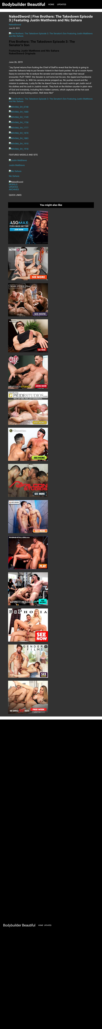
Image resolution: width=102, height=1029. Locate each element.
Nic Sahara (14, 176)
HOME (51, 4)
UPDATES (13, 187)
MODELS (13, 184)
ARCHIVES (14, 189)
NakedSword (15, 24)
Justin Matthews (17, 165)
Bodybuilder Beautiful (23, 4)
